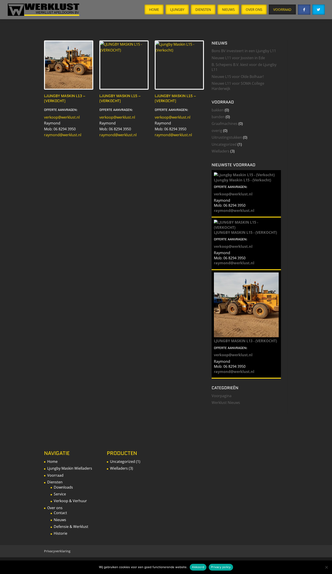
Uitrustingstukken (227, 137)
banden (218, 116)
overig (217, 130)
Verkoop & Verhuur (70, 500)
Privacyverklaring (57, 551)
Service (60, 494)
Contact (60, 512)
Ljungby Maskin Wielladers (69, 468)
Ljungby (177, 9)
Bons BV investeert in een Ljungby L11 (244, 50)
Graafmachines (225, 123)
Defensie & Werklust (71, 526)
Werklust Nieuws (226, 402)
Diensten (203, 9)
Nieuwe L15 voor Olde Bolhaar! (238, 76)
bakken (218, 110)
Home (154, 9)
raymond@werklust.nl (62, 134)
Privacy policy (221, 567)
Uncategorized (224, 144)
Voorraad (282, 9)
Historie (60, 533)
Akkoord (198, 567)
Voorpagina (221, 395)
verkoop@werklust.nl (62, 117)
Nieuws (228, 9)
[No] (326, 567)
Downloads (63, 487)
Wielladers (220, 151)
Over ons (55, 507)
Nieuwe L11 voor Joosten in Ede (238, 57)
